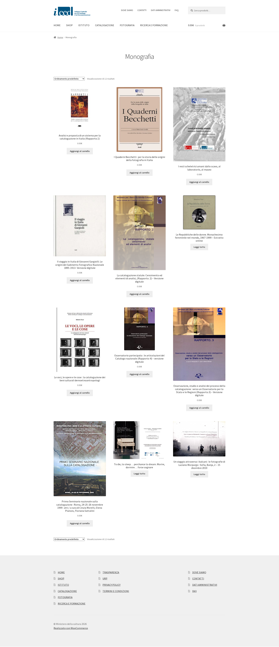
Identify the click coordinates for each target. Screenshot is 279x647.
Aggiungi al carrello (80, 151)
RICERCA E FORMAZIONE (154, 25)
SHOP (69, 25)
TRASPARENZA (111, 572)
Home (60, 37)
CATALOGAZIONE (104, 25)
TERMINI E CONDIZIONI (116, 591)
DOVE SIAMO (127, 10)
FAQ (177, 10)
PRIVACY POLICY (111, 584)
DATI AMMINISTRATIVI (160, 10)
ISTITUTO (83, 25)
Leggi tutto (199, 247)
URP (105, 578)
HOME (57, 25)
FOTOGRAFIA (127, 25)
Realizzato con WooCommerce (71, 628)
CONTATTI (141, 10)
